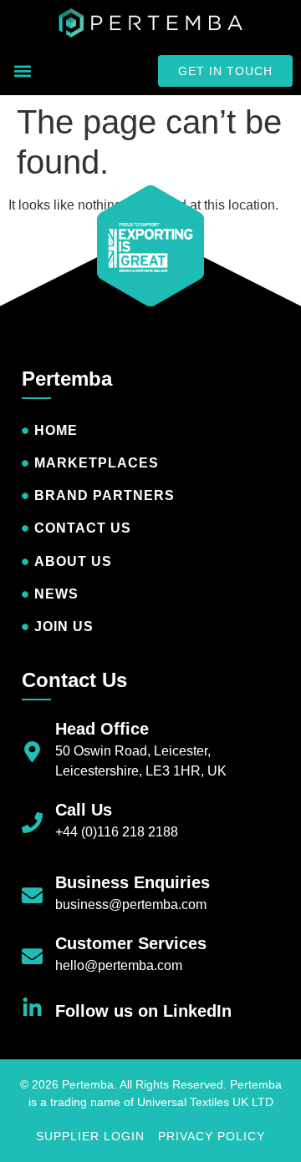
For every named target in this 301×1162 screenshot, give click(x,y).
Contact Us (74, 680)
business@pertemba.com (131, 904)
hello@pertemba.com (118, 965)
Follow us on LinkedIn (143, 1011)
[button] (22, 71)
